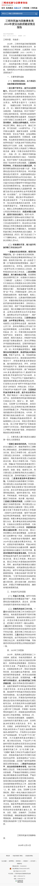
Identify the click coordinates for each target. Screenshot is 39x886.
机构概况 (9, 8)
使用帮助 (11, 861)
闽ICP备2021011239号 (19, 871)
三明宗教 (25, 8)
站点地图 (4, 861)
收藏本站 (19, 863)
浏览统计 (25, 861)
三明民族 (33, 8)
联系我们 (18, 861)
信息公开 (17, 8)
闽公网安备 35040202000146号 (20, 868)
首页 (3, 8)
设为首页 (32, 861)
